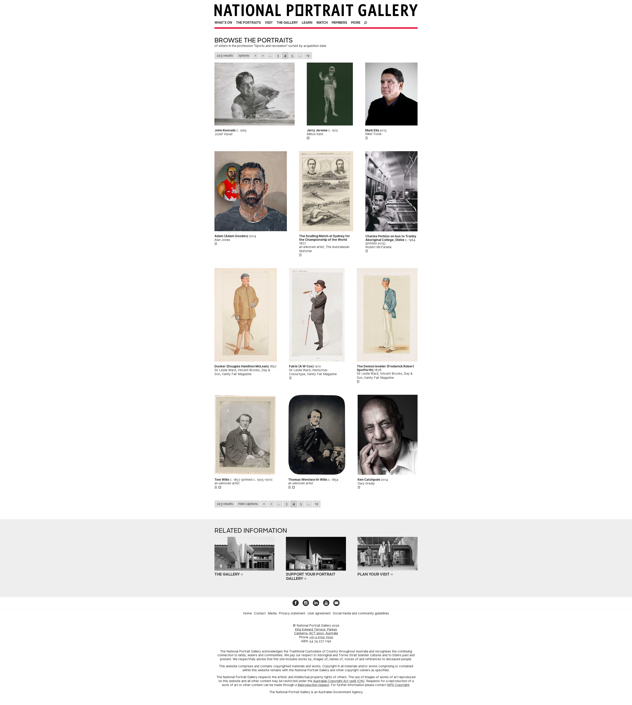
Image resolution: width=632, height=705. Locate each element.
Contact (260, 613)
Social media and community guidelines (361, 613)
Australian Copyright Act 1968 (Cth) (339, 681)
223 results (225, 55)
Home (247, 613)
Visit (269, 23)
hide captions (248, 504)
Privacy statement (292, 613)
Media (272, 613)
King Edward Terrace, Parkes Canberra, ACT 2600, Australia (316, 631)
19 (308, 55)
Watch (322, 23)
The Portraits (248, 23)
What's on (223, 23)
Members (339, 23)
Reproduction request (313, 685)
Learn (307, 23)
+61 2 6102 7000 (321, 637)
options (243, 55)
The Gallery (287, 23)
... (270, 55)
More (355, 23)
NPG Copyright (398, 685)
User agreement (319, 613)
